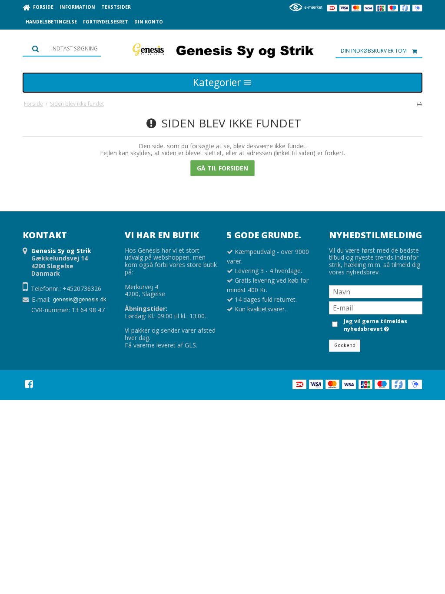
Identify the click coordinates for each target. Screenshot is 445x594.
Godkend (344, 345)
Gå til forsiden (222, 168)
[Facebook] (29, 384)
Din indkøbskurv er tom (374, 50)
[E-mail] (375, 307)
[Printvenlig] (419, 103)
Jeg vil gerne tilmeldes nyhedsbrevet (374, 325)
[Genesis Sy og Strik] (222, 50)
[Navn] (375, 291)
